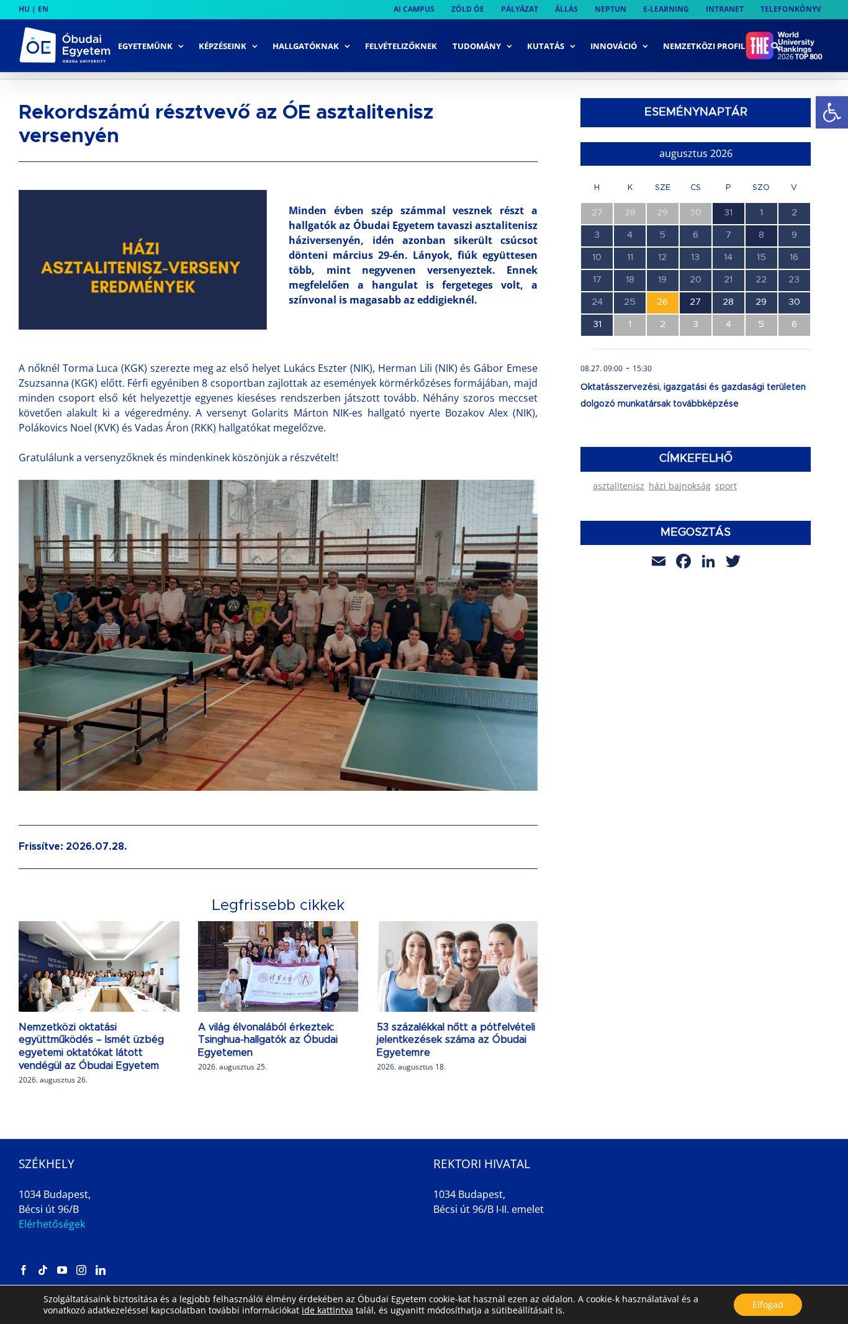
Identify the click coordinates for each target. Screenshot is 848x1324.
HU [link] (24, 9)
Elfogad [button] (767, 1304)
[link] (832, 112)
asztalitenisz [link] (618, 486)
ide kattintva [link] (327, 1310)
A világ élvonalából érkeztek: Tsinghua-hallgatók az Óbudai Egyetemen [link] (268, 1040)
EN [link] (43, 9)
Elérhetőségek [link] (52, 1224)
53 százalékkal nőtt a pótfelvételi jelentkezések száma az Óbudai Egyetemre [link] (456, 1040)
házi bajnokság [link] (680, 486)
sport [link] (726, 486)
